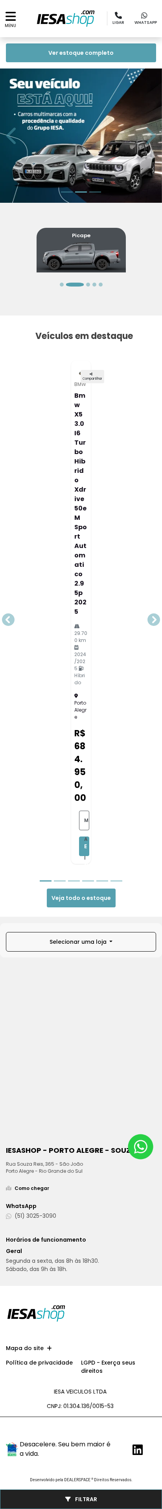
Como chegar (32, 1188)
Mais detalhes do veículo (86, 823)
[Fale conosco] (140, 1146)
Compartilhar (92, 379)
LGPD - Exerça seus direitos (108, 1367)
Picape (81, 235)
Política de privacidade (39, 1363)
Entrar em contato (86, 849)
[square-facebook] (126, 1430)
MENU (10, 26)
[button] (12, 136)
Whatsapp (145, 22)
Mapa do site (25, 1348)
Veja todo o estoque (81, 898)
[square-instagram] (142, 1432)
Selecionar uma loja (79, 942)
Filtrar (85, 1499)
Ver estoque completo (81, 53)
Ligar (118, 22)
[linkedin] (135, 1450)
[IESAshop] (66, 18)
